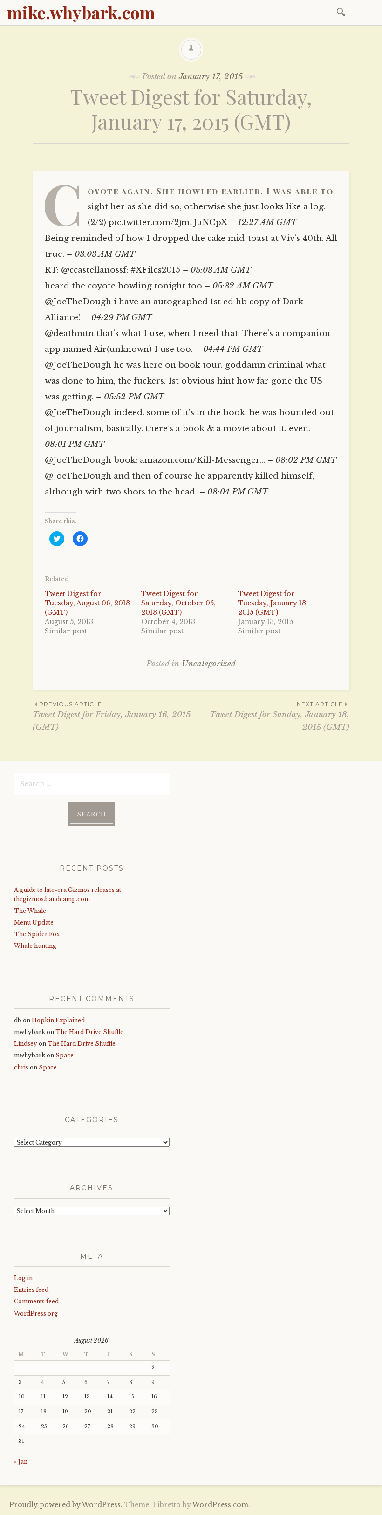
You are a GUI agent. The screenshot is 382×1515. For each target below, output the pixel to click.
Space (64, 1055)
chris (21, 1067)
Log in (23, 1278)
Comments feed (36, 1301)
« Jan (20, 1461)
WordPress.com (220, 1505)
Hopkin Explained (58, 1020)
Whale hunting (35, 945)
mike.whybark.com (81, 12)
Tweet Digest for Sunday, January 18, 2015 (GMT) (279, 716)
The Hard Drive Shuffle (89, 1031)
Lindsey (25, 1043)
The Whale (30, 910)
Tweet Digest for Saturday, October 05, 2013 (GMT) (178, 603)
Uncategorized (209, 664)
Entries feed (31, 1289)
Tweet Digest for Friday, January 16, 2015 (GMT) (112, 716)
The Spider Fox (37, 934)
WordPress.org (36, 1313)
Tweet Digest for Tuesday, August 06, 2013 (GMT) (87, 603)
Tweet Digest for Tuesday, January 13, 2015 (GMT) (273, 603)
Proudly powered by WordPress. (66, 1505)
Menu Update (34, 922)
